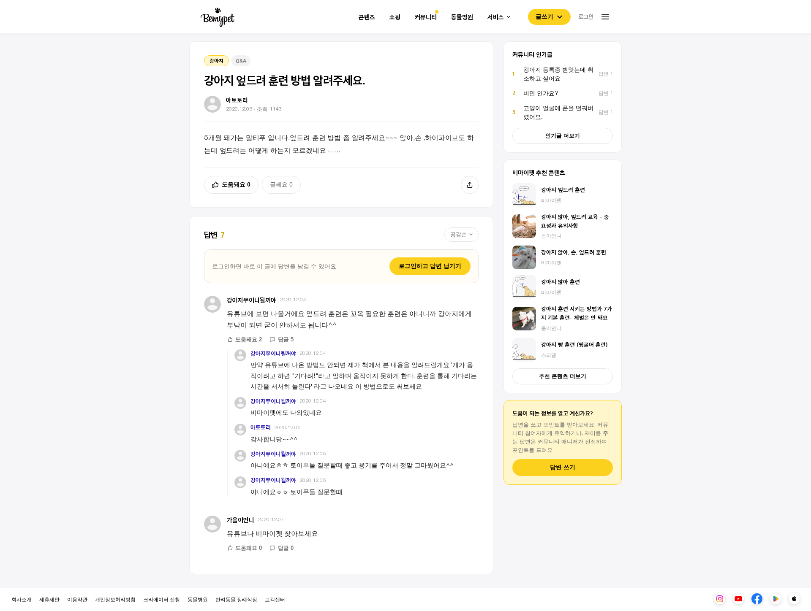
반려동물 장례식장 (236, 599)
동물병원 (462, 17)
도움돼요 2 (248, 339)
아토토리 (260, 427)
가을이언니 (240, 520)
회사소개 (21, 599)
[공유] (470, 185)
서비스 (495, 17)
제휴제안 (49, 599)
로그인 (585, 16)
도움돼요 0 (236, 184)
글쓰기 (544, 16)
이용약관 (77, 599)
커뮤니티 (426, 17)
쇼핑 (394, 17)
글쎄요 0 (281, 184)
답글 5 (286, 339)
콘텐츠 (367, 17)
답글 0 (286, 548)
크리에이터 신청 (161, 599)
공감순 (458, 234)
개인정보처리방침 (115, 599)
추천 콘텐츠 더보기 (562, 376)
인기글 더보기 (562, 135)
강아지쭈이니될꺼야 (251, 300)
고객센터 (275, 599)
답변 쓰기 (562, 467)
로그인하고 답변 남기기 (430, 265)
